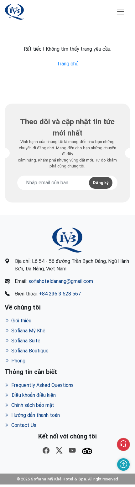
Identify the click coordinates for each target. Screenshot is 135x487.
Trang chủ (67, 64)
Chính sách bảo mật (32, 405)
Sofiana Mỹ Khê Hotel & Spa (58, 479)
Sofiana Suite (25, 341)
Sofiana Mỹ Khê (28, 331)
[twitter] (59, 451)
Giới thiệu (21, 321)
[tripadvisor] (87, 451)
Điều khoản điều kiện (33, 395)
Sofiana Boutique (30, 351)
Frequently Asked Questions (42, 385)
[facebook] (46, 451)
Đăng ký (101, 182)
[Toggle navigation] (121, 11)
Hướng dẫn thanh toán (35, 415)
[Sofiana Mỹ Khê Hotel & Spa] (14, 12)
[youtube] (72, 451)
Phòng (18, 361)
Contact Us (23, 425)
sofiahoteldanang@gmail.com (61, 281)
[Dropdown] (123, 444)
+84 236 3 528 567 (60, 294)
